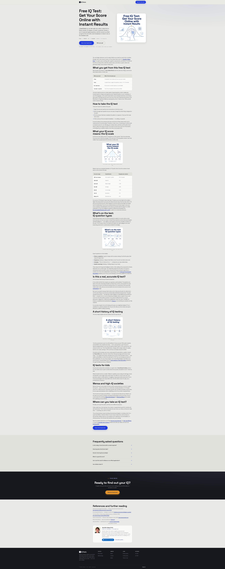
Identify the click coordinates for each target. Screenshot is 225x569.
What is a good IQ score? (99, 456)
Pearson (114, 301)
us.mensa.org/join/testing (114, 521)
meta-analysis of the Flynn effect (118, 360)
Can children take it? (98, 464)
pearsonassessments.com (123, 517)
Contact (111, 555)
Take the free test (141, 2)
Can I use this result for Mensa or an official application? (106, 460)
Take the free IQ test (112, 492)
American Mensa (120, 397)
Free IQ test (100, 553)
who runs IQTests (127, 420)
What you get (100, 43)
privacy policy (96, 424)
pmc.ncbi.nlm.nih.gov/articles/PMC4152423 (101, 515)
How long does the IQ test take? (100, 449)
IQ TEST (136, 553)
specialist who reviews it (104, 422)
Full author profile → (119, 539)
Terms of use (125, 557)
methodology (96, 288)
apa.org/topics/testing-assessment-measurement (102, 510)
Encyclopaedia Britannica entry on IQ (101, 210)
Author (111, 557)
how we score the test (116, 420)
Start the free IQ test (86, 43)
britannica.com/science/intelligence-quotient (122, 512)
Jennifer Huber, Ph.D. (107, 527)
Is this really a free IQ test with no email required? (105, 445)
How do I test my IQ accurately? (100, 453)
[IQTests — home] (82, 2)
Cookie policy (125, 555)
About (111, 553)
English (144, 567)
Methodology (100, 555)
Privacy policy (125, 553)
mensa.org (113, 519)
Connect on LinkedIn (108, 539)
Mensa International (110, 397)
